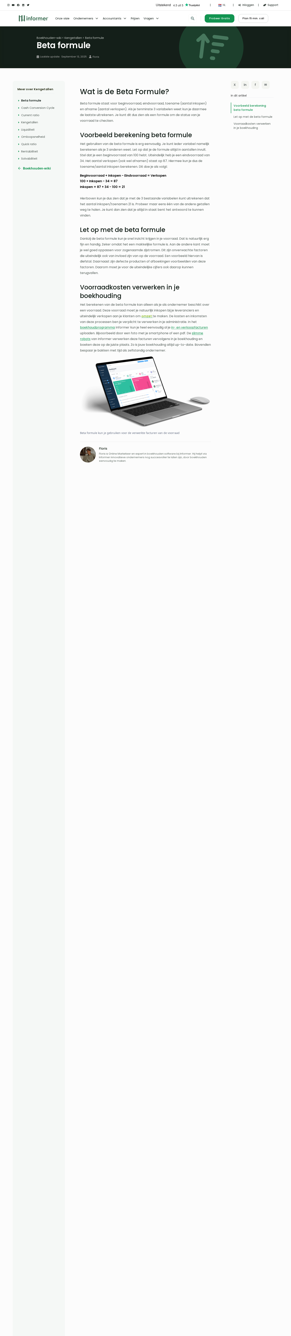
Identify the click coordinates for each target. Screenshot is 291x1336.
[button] (222, 5)
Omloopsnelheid (33, 137)
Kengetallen (29, 122)
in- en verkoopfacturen (189, 327)
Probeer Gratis (219, 18)
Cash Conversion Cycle (37, 108)
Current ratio (30, 115)
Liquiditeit (28, 130)
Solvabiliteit (29, 159)
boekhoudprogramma (97, 327)
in (245, 84)
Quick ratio (29, 144)
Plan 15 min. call (253, 18)
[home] (33, 18)
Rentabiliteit (29, 151)
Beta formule (31, 100)
